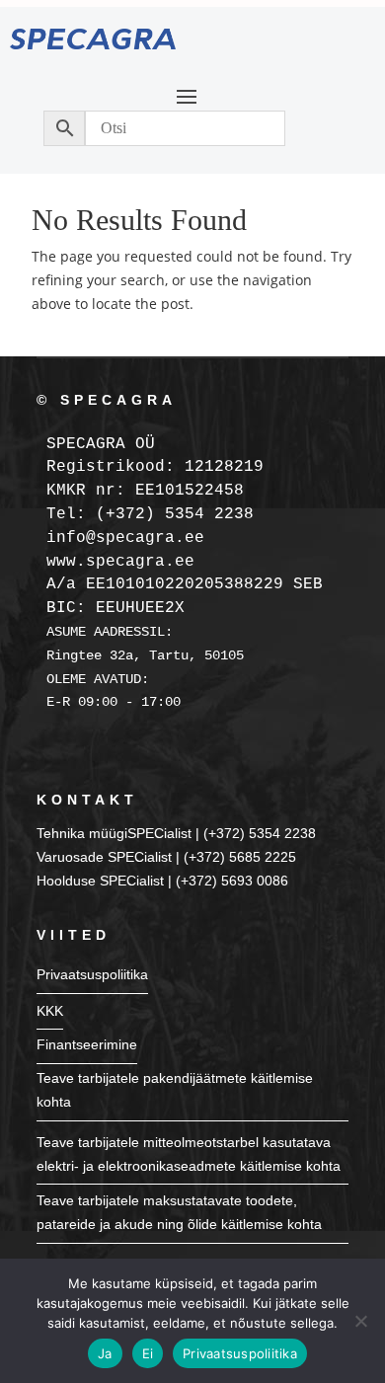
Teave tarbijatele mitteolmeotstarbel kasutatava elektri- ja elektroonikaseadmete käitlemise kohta (189, 1154)
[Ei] (360, 1321)
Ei (148, 1353)
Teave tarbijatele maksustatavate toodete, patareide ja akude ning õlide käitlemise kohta (179, 1212)
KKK (50, 1011)
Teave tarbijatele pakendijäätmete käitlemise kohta (175, 1090)
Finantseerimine (87, 1044)
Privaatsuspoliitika (92, 974)
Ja (105, 1353)
